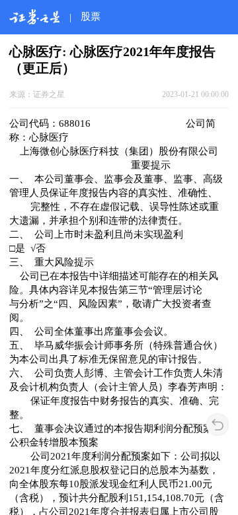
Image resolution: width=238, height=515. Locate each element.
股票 (90, 16)
